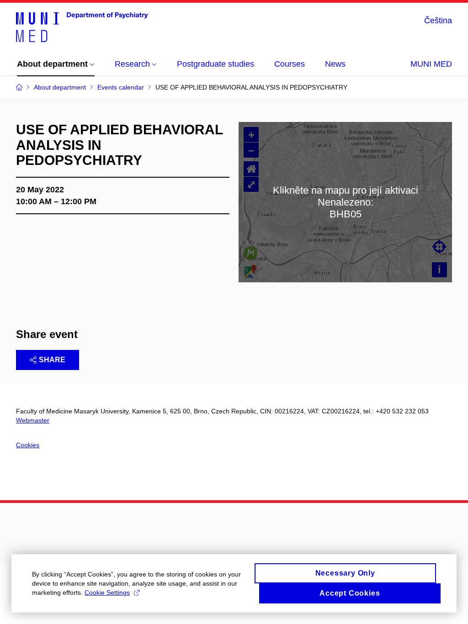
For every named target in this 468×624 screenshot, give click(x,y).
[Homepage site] (82, 26)
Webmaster (32, 420)
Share (52, 360)
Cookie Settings (107, 592)
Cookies (27, 445)
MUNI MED (431, 64)
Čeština (438, 20)
